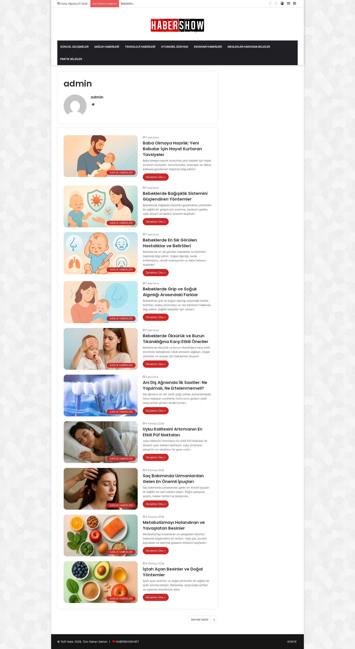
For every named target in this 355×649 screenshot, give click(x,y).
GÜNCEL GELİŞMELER (74, 46)
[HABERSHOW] (177, 25)
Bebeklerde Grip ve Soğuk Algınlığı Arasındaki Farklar (170, 292)
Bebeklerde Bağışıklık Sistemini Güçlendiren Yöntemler (175, 196)
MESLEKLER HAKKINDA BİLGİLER (249, 46)
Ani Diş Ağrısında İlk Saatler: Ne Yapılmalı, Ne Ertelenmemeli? (175, 385)
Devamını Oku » (156, 177)
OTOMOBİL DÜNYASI (174, 46)
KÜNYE (292, 641)
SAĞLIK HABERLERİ (106, 46)
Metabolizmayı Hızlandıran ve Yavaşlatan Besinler (174, 525)
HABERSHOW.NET (127, 641)
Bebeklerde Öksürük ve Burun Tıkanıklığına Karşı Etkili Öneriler (175, 338)
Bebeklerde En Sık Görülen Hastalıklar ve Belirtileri (153, 3)
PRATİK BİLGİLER (71, 59)
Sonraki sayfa (199, 619)
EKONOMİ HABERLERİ (208, 46)
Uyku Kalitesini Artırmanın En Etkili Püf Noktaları (172, 432)
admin (97, 97)
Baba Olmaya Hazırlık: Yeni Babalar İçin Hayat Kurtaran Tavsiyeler (172, 148)
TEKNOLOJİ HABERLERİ (140, 46)
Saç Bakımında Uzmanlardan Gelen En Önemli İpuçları (173, 478)
